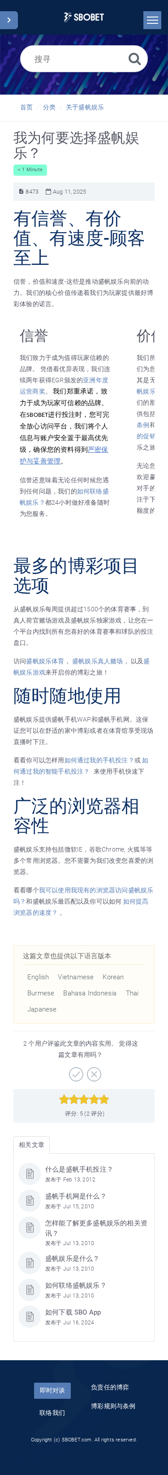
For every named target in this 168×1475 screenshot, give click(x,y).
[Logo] (84, 17)
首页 (26, 107)
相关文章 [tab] (31, 1144)
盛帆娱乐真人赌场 (97, 661)
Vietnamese (76, 977)
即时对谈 (52, 1390)
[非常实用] (75, 1071)
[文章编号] (21, 192)
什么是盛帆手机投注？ (79, 1169)
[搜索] (135, 58)
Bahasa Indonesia (89, 993)
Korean (113, 977)
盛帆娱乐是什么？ (72, 1258)
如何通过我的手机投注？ (99, 760)
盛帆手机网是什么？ (76, 1196)
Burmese (40, 993)
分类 (49, 107)
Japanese (42, 1009)
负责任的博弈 (110, 1387)
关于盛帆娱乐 (85, 107)
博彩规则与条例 (113, 1406)
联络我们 (52, 1412)
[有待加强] (93, 1071)
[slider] (84, 1099)
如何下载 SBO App (73, 1312)
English (38, 977)
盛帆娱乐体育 (45, 661)
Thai (132, 993)
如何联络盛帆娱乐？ (76, 1285)
